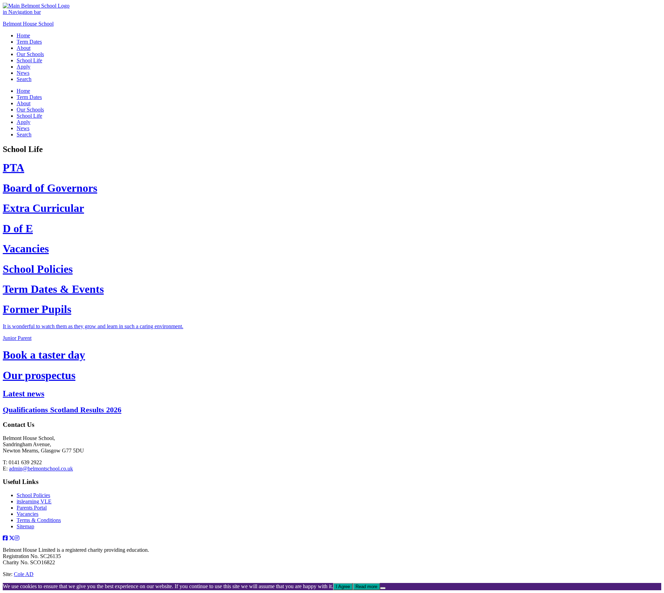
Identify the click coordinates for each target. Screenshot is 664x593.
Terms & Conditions (39, 520)
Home (23, 35)
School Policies (33, 495)
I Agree (343, 586)
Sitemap (25, 526)
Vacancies (27, 514)
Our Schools (30, 54)
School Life (29, 60)
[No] (383, 588)
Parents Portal (32, 508)
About (23, 48)
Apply (23, 67)
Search (24, 79)
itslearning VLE (34, 501)
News (23, 73)
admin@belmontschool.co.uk (41, 468)
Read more (366, 586)
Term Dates (29, 42)
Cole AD (24, 574)
